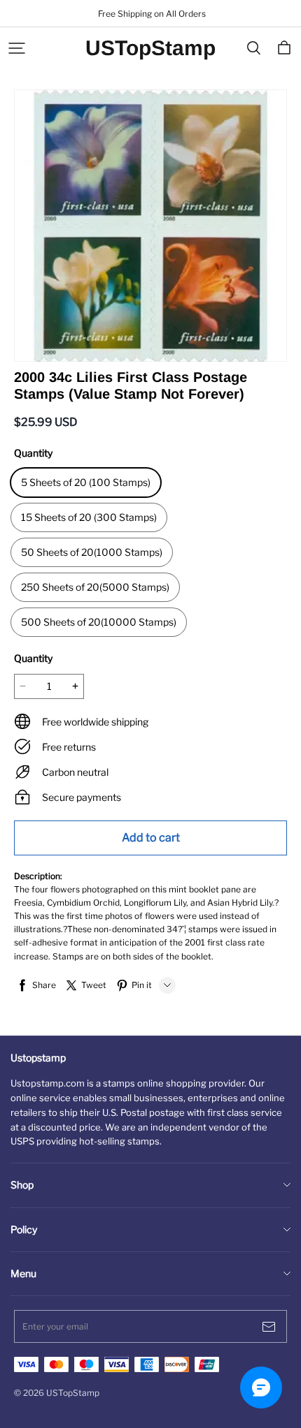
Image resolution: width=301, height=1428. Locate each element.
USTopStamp (150, 47)
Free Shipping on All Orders (151, 13)
